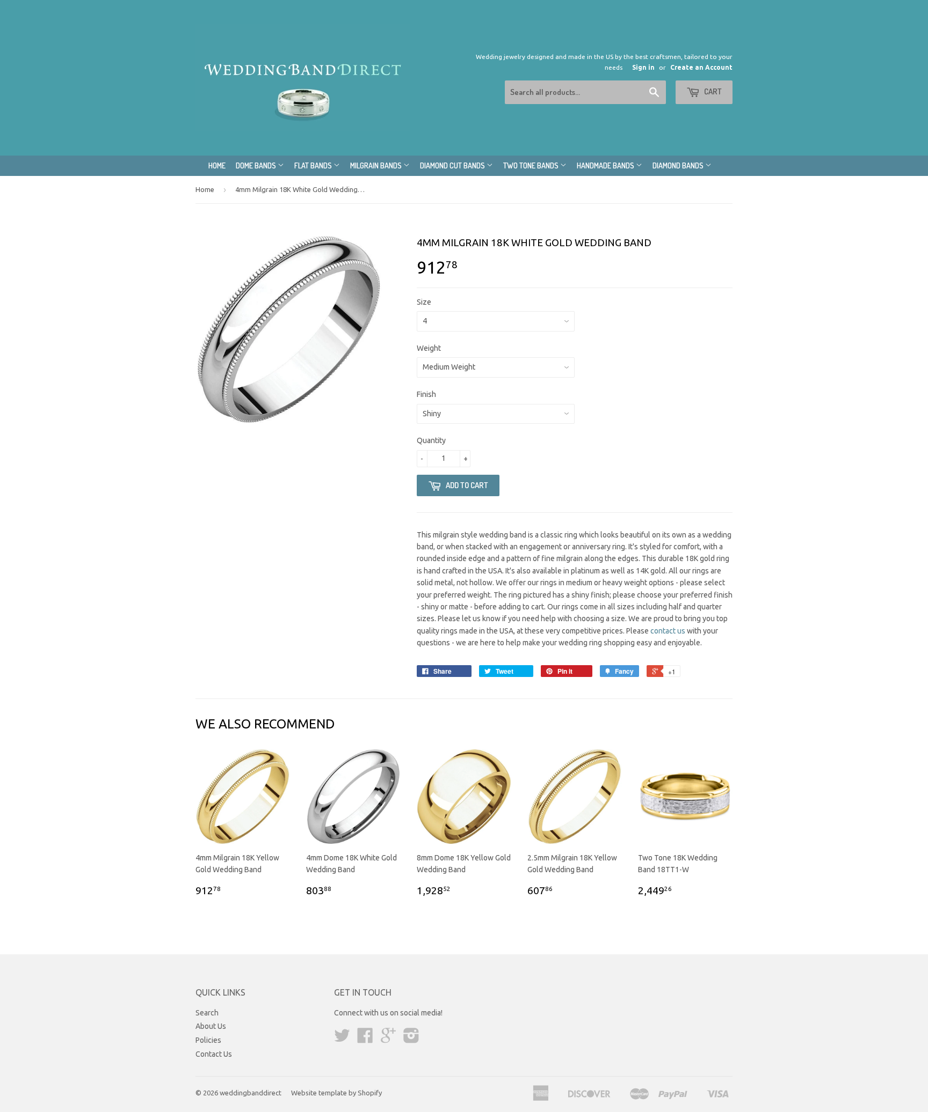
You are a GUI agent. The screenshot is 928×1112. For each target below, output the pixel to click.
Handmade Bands (606, 165)
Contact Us (213, 1054)
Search (207, 1012)
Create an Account (701, 67)
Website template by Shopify (336, 1092)
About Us (210, 1026)
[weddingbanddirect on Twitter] (342, 1039)
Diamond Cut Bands (453, 165)
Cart (712, 91)
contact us (667, 631)
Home (217, 165)
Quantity (431, 440)
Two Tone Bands (531, 165)
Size (424, 302)
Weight (429, 348)
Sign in (643, 67)
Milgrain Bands (376, 165)
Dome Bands (257, 165)
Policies (208, 1040)
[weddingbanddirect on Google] (388, 1039)
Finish (426, 394)
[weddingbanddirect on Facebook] (365, 1039)
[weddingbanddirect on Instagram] (411, 1039)
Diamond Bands (679, 165)
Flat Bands (314, 165)
